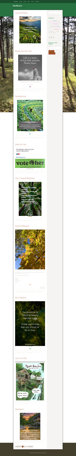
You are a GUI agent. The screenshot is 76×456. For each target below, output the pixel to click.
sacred (18, 45)
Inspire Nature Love (22, 219)
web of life (37, 90)
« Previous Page (18, 446)
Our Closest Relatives (25, 178)
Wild (42, 442)
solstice (56, 31)
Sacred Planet (21, 12)
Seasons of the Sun (41, 291)
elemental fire (51, 25)
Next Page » (31, 446)
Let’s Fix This (21, 358)
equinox (29, 292)
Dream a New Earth (22, 137)
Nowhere (19, 409)
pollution (21, 403)
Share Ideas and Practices (28, 44)
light (53, 22)
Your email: (50, 46)
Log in (45, 452)
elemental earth (51, 22)
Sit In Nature (21, 297)
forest (49, 31)
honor (39, 44)
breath (21, 220)
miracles (28, 90)
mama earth (25, 90)
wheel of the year (54, 26)
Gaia (59, 25)
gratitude (16, 90)
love (41, 44)
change (24, 292)
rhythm (54, 25)
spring (49, 26)
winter (54, 27)
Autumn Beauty (22, 226)
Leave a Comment (27, 53)
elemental (52, 32)
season (41, 292)
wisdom (58, 26)
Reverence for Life (23, 51)
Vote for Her (20, 144)
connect (59, 29)
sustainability (25, 403)
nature (31, 90)
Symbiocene (20, 96)
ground (28, 442)
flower (53, 27)
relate (28, 220)
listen (51, 26)
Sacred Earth (21, 44)
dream (59, 22)
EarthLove (17, 6)
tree (30, 220)
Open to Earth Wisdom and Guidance (32, 137)
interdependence (32, 442)
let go (36, 292)
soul (41, 442)
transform (56, 25)
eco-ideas (51, 31)
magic (49, 27)
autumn (21, 292)
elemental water (58, 27)
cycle (27, 292)
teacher (58, 25)
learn (49, 22)
